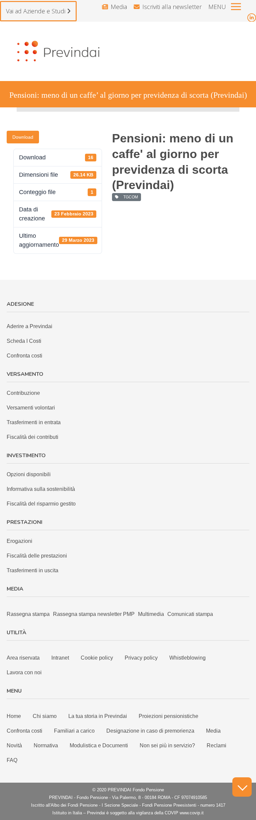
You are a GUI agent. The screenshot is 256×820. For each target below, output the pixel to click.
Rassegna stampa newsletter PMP (94, 614)
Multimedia (151, 614)
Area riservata (23, 658)
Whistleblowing (187, 658)
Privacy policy (141, 658)
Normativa (46, 745)
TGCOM (129, 197)
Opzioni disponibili (29, 474)
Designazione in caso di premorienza (150, 731)
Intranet (60, 658)
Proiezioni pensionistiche (168, 716)
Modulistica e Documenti (99, 745)
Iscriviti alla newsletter (172, 7)
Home (14, 716)
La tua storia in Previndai (97, 716)
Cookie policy (97, 658)
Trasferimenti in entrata (34, 422)
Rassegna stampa (28, 614)
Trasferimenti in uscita (32, 570)
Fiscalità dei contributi (32, 437)
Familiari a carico (74, 731)
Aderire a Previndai (29, 326)
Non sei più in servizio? (167, 745)
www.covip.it (192, 812)
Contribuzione (23, 393)
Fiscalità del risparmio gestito (41, 504)
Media (119, 7)
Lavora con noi (24, 672)
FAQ (12, 760)
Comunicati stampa (190, 614)
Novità (14, 745)
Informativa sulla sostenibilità (41, 489)
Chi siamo (45, 716)
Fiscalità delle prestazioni (37, 556)
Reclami (216, 745)
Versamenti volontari (31, 408)
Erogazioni (19, 541)
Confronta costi (24, 355)
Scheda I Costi (24, 341)
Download (22, 137)
